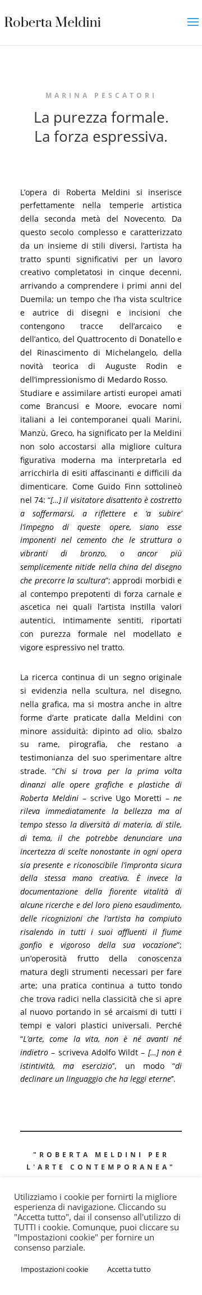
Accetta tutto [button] (129, 1269)
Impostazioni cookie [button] (54, 1269)
